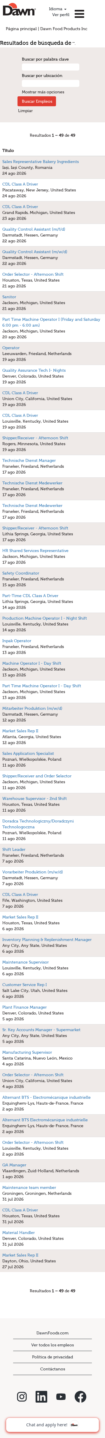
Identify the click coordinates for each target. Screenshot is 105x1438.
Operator (11, 347)
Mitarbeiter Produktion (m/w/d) (32, 708)
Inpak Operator (16, 640)
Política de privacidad (52, 1357)
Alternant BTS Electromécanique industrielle (45, 1120)
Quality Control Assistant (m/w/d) (34, 251)
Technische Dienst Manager (29, 460)
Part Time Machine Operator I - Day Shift (41, 685)
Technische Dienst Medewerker (32, 483)
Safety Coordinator (20, 573)
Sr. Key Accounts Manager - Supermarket (41, 1029)
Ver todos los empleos (52, 1345)
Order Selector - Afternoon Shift (33, 274)
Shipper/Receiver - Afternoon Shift (35, 438)
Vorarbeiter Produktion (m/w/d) (32, 872)
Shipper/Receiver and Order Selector (36, 776)
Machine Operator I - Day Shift (31, 663)
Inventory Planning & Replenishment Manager (47, 939)
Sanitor (9, 296)
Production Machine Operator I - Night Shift (44, 618)
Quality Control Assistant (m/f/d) (33, 229)
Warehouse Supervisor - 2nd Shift (34, 798)
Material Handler (18, 1232)
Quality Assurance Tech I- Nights (34, 370)
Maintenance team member (29, 1187)
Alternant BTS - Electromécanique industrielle (46, 1097)
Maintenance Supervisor (25, 962)
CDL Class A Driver (20, 184)
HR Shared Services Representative (35, 550)
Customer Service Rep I (24, 984)
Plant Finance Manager (24, 1007)
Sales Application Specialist (28, 753)
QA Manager (14, 1165)
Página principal (21, 28)
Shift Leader (13, 849)
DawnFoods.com (52, 1333)
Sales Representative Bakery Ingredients (40, 161)
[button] (88, 14)
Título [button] (8, 150)
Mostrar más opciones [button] (43, 92)
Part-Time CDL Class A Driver (30, 595)
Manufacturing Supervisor (27, 1052)
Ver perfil (60, 14)
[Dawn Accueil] (19, 9)
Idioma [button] (56, 8)
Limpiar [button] (25, 110)
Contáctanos (52, 1369)
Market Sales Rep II (20, 731)
